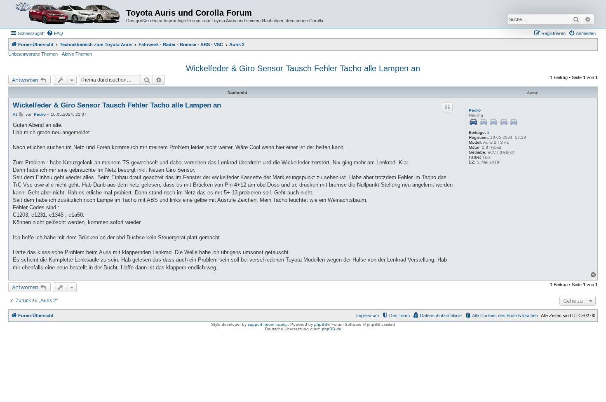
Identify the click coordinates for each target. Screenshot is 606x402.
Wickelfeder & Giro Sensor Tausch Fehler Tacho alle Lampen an (303, 68)
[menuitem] (55, 33)
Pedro (475, 110)
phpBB (320, 324)
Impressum (367, 315)
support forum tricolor (268, 324)
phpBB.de (331, 329)
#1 (15, 114)
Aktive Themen (77, 53)
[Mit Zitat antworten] (447, 107)
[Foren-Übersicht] (68, 14)
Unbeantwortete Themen (33, 53)
